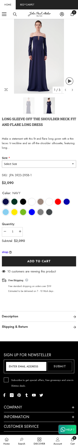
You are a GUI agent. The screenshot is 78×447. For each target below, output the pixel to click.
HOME (7, 4)
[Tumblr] (26, 395)
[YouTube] (34, 395)
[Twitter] (41, 395)
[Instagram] (12, 395)
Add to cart (39, 261)
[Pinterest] (19, 395)
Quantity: (8, 224)
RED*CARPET (27, 4)
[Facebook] (4, 395)
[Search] (15, 14)
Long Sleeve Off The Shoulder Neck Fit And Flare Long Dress (39, 122)
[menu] (4, 14)
